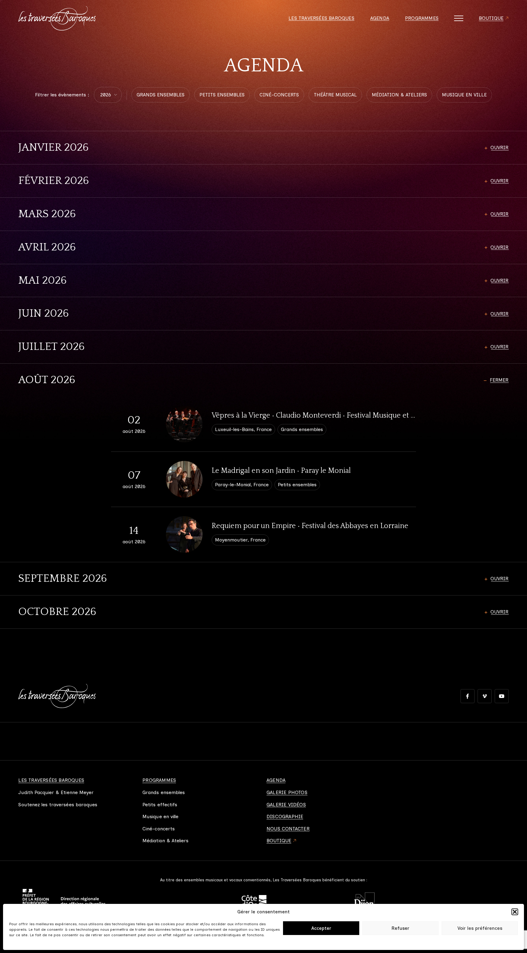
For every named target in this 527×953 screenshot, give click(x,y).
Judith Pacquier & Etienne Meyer (56, 792)
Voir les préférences (479, 928)
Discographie (285, 816)
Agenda (379, 18)
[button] (515, 912)
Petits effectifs (159, 804)
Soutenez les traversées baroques (57, 804)
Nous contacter (288, 829)
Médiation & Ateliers (165, 840)
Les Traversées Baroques (321, 18)
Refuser (400, 928)
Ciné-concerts (158, 829)
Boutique (491, 18)
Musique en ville (160, 816)
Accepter (321, 928)
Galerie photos (287, 792)
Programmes (422, 18)
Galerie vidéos (286, 804)
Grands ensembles (163, 792)
